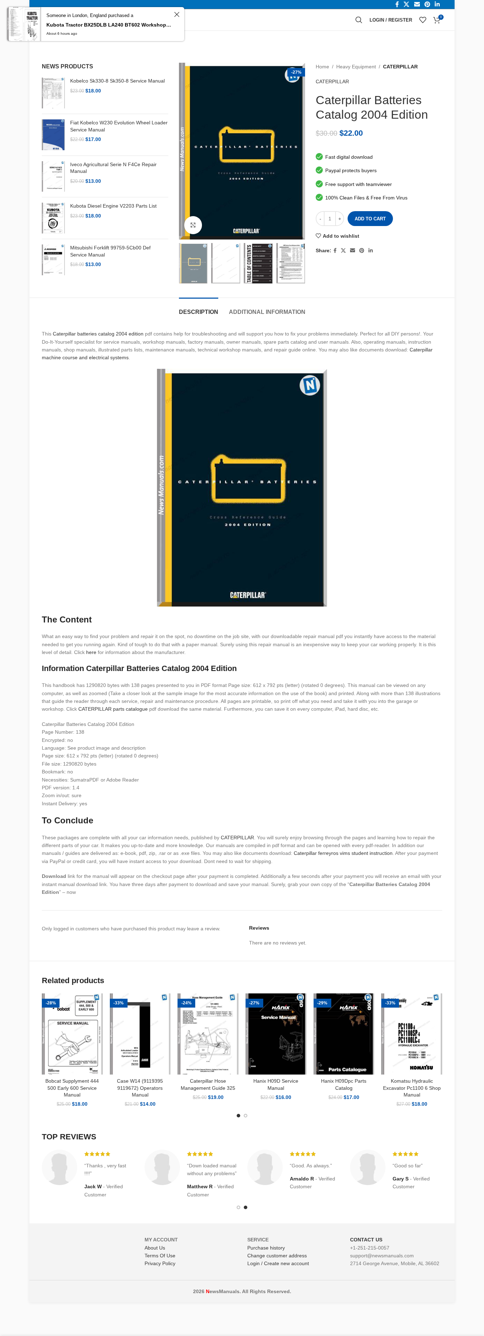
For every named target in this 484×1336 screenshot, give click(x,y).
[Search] (359, 20)
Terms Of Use (160, 1255)
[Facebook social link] (335, 250)
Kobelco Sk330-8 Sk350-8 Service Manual (117, 81)
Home (322, 66)
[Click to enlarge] (193, 225)
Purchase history (266, 1248)
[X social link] (343, 250)
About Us (155, 1248)
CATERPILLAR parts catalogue (113, 709)
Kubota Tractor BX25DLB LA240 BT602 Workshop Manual (109, 25)
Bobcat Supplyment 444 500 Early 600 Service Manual (72, 1088)
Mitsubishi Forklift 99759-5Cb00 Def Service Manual (110, 251)
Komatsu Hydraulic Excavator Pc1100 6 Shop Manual (412, 1088)
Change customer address (277, 1255)
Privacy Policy (160, 1263)
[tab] (198, 308)
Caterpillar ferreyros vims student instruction (343, 853)
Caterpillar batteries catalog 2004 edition (98, 334)
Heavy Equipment (356, 66)
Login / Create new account (278, 1263)
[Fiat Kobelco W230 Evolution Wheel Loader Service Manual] (53, 134)
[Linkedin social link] (370, 250)
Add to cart (370, 218)
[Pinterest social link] (361, 250)
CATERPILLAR (400, 66)
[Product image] (72, 1034)
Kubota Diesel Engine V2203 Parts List (113, 206)
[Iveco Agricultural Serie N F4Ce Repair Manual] (53, 176)
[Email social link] (352, 250)
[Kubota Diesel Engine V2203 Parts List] (53, 218)
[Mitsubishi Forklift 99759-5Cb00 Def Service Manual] (53, 259)
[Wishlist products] (423, 20)
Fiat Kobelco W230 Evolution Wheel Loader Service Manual (119, 126)
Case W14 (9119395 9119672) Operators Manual (140, 1088)
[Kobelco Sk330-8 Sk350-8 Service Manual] (53, 93)
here (91, 652)
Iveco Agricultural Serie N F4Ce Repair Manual (113, 168)
